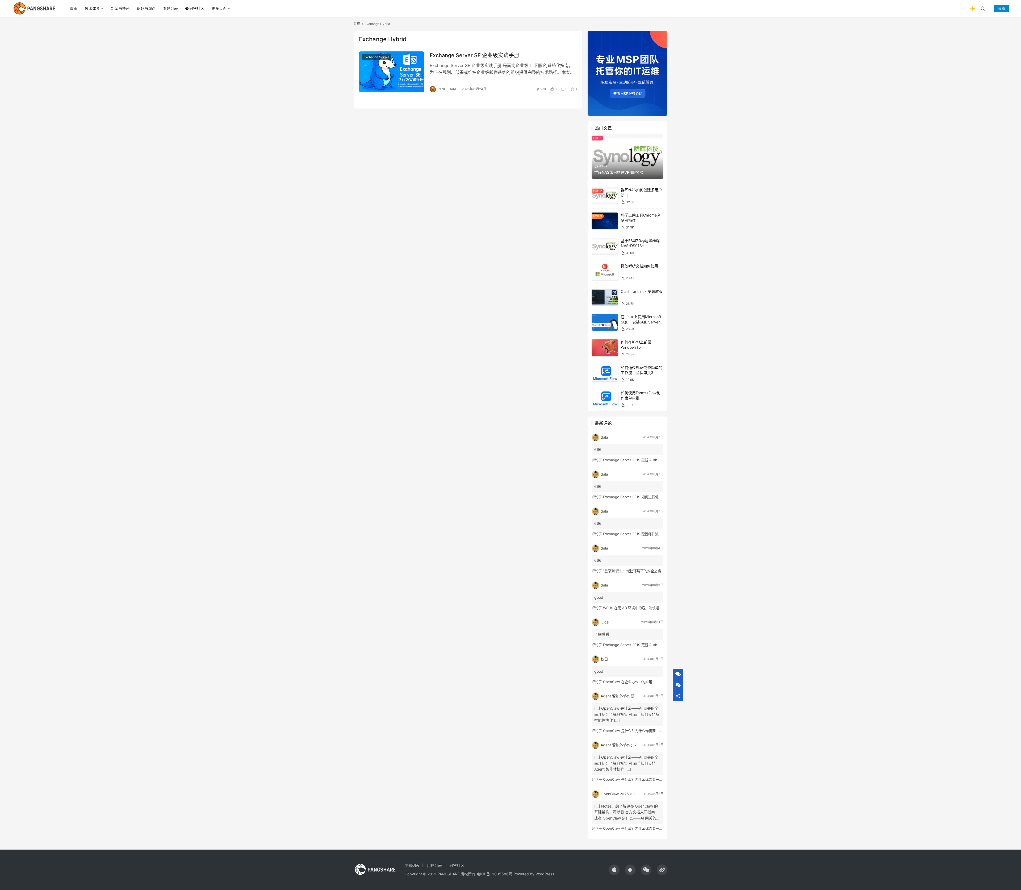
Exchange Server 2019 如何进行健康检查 (636, 497)
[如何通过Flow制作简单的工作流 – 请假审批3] (605, 373)
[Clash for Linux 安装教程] (605, 297)
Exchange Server (376, 57)
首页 (73, 8)
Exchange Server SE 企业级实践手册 (474, 55)
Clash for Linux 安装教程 (642, 291)
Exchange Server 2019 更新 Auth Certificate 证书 (643, 460)
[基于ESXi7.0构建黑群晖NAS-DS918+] (605, 246)
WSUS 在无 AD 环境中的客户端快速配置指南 (638, 608)
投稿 (1001, 8)
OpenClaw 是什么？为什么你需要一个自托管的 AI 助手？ (647, 731)
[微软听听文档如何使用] (605, 271)
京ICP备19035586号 (494, 874)
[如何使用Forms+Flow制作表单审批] (605, 398)
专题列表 (170, 8)
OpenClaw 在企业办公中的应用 (627, 682)
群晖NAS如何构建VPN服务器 (618, 172)
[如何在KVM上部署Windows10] (605, 347)
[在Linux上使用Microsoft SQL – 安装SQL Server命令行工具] (605, 322)
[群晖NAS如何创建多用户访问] (605, 195)
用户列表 (434, 865)
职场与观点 (146, 8)
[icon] (614, 869)
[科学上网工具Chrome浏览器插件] (605, 221)
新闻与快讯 (120, 8)
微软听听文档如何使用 (639, 266)
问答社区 (196, 8)
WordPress (544, 874)
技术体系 (92, 8)
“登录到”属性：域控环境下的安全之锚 (632, 571)
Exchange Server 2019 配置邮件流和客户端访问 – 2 (644, 534)
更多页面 (219, 8)
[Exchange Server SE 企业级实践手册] (391, 71)
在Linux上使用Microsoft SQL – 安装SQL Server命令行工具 (642, 321)
